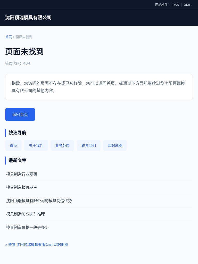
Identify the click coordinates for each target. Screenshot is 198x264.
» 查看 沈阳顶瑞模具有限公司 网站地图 (36, 244)
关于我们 (36, 145)
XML (187, 5)
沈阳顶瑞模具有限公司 (28, 17)
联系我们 (88, 145)
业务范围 (62, 145)
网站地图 (161, 5)
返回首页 (20, 114)
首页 (8, 37)
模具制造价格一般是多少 (27, 227)
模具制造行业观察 (21, 174)
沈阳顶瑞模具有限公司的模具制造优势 (39, 200)
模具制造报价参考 (21, 187)
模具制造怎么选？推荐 (25, 214)
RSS (176, 5)
